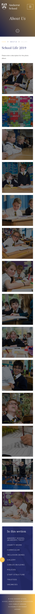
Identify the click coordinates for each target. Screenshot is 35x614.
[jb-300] (17, 507)
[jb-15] (17, 309)
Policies (11, 570)
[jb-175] (17, 144)
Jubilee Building (16, 565)
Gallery (24, 41)
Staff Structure (16, 575)
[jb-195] (17, 111)
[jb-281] (17, 474)
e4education (28, 601)
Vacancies (12, 584)
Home (4, 41)
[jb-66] (17, 243)
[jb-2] (17, 342)
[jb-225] (17, 375)
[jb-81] (17, 210)
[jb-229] (17, 408)
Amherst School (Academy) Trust (16, 539)
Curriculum (13, 550)
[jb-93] (17, 177)
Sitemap (17, 609)
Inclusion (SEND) (16, 555)
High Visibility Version (17, 604)
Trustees (12, 580)
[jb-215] (17, 78)
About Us (13, 41)
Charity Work (14, 545)
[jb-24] (17, 276)
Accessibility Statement (17, 606)
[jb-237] (17, 441)
